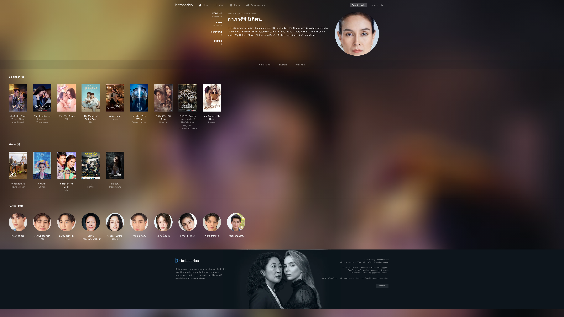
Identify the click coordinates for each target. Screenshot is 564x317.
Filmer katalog (382, 259)
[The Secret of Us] (42, 98)
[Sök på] (382, 5)
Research (384, 270)
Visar (237, 13)
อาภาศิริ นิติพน (249, 13)
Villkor (371, 267)
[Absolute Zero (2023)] (139, 98)
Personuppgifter (381, 267)
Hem (230, 13)
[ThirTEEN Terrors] (187, 98)
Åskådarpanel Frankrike (378, 273)
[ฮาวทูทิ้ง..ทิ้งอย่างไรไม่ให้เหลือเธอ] (91, 165)
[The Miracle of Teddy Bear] (91, 98)
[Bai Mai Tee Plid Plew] (163, 98)
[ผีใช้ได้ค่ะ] (42, 165)
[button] (18, 226)
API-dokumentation (348, 262)
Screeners (375, 270)
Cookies (363, 267)
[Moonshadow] (115, 98)
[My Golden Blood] (18, 98)
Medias (366, 270)
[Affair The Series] (66, 98)
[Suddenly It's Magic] (66, 165)
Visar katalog (369, 259)
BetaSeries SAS (354, 270)
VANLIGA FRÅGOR (365, 262)
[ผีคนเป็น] (115, 165)
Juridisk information (350, 267)
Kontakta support (381, 262)
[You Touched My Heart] (212, 98)
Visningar (264, 64)
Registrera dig (358, 5)
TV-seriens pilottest (359, 273)
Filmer (283, 64)
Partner (300, 64)
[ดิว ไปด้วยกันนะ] (18, 165)
